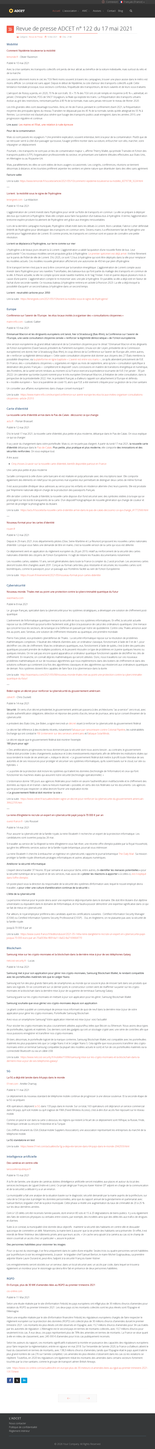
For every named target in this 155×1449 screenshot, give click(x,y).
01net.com (12, 1083)
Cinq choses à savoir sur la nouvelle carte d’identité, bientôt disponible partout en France (59, 463)
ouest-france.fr (15, 821)
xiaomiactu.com (15, 598)
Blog (120, 10)
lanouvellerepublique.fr (19, 1169)
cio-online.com (14, 1291)
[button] (109, 1)
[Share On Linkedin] (24, 1380)
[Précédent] (68, 1398)
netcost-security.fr (16, 960)
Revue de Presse (36, 37)
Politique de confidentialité (23, 1427)
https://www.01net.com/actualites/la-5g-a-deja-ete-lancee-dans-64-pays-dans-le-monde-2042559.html (75, 1146)
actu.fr (10, 421)
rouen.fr (11, 528)
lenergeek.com (14, 199)
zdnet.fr (11, 697)
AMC (84, 10)
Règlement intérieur (19, 1431)
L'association (70, 10)
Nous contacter (17, 1423)
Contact (111, 10)
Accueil (56, 10)
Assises (97, 10)
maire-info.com (15, 321)
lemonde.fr (12, 57)
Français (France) (133, 1)
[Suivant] (88, 1398)
